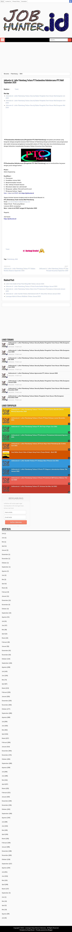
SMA (16, 259)
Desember (5, 554)
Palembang (10, 259)
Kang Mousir (31, 930)
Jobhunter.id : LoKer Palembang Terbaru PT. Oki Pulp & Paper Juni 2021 (34, 426)
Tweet (16, 89)
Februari (4, 592)
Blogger (50, 930)
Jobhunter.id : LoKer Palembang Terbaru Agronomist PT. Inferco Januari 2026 (33, 373)
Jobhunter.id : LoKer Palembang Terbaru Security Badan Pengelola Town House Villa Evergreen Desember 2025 (38, 389)
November (5, 558)
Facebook (70, 1)
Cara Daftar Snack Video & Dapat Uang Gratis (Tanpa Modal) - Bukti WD (34, 452)
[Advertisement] (36, 57)
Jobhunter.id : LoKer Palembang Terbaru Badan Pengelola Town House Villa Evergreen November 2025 (36, 396)
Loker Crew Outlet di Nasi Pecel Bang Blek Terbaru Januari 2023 (25, 284)
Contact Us (8, 1)
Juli (3, 533)
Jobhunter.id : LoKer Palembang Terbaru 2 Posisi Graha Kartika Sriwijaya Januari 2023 (31, 286)
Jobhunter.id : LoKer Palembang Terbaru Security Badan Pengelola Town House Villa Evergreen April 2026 (38, 366)
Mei (3, 542)
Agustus (4, 571)
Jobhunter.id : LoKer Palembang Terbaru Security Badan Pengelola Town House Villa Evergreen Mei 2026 (38, 358)
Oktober (4, 563)
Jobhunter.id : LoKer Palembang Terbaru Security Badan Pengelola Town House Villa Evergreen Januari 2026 (38, 381)
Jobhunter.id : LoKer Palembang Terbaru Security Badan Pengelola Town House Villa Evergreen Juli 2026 (38, 343)
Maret (3, 588)
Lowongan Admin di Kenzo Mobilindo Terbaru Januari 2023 (23, 296)
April (3, 546)
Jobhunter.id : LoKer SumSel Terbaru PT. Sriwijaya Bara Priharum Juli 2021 (35, 460)
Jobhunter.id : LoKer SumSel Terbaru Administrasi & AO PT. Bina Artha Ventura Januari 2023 (33, 293)
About (2, 1)
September (5, 567)
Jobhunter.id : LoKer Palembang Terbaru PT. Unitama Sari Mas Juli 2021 (34, 486)
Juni (3, 537)
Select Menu (2, 40)
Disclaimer (24, 1)
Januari (4, 550)
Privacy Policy (16, 1)
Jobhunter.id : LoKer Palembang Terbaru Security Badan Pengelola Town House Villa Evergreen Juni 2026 (38, 351)
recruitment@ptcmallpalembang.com (19, 201)
